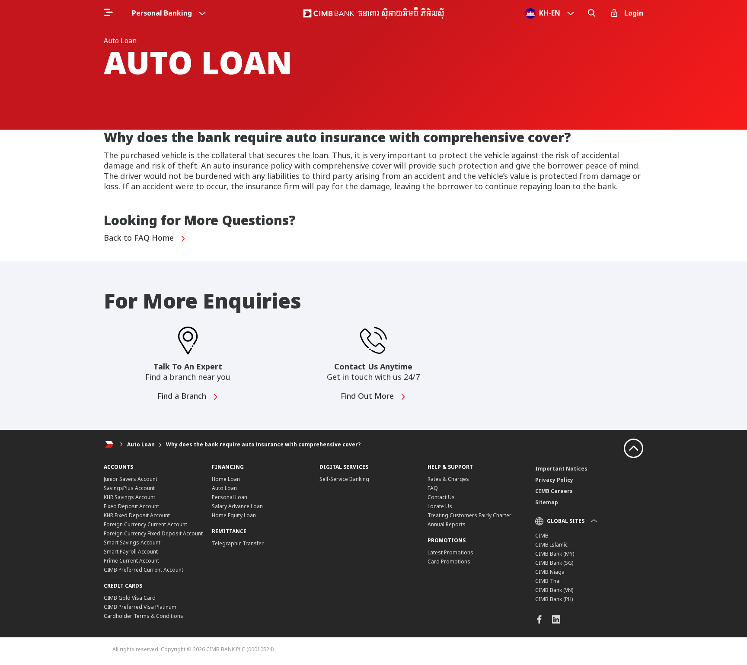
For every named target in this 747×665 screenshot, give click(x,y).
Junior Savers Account (130, 479)
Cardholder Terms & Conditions (143, 616)
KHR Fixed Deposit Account (137, 515)
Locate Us (440, 506)
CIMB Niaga (550, 572)
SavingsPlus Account (129, 488)
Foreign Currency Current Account (145, 524)
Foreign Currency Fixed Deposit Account (153, 533)
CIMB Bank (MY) (554, 553)
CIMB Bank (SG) (554, 562)
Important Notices (561, 468)
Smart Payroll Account (131, 551)
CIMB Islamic (551, 544)
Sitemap (546, 502)
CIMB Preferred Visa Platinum (140, 607)
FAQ (433, 488)
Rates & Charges (448, 479)
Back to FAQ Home (140, 238)
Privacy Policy (554, 480)
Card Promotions (449, 561)
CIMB (542, 535)
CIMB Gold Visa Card (130, 597)
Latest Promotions (450, 552)
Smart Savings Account (132, 542)
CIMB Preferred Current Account (143, 569)
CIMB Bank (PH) (554, 599)
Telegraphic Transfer (238, 543)
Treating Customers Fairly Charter (469, 515)
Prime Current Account (131, 560)
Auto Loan (141, 444)
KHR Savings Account (129, 497)
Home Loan (226, 479)
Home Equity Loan (234, 515)
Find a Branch (182, 396)
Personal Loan (229, 497)
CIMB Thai (548, 581)
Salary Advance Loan (237, 506)
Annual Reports (447, 524)
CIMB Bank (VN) (554, 590)
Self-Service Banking (344, 479)
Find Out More (368, 396)
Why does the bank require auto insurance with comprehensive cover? (263, 444)
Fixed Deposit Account (131, 506)
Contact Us (441, 497)
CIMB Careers (554, 491)
